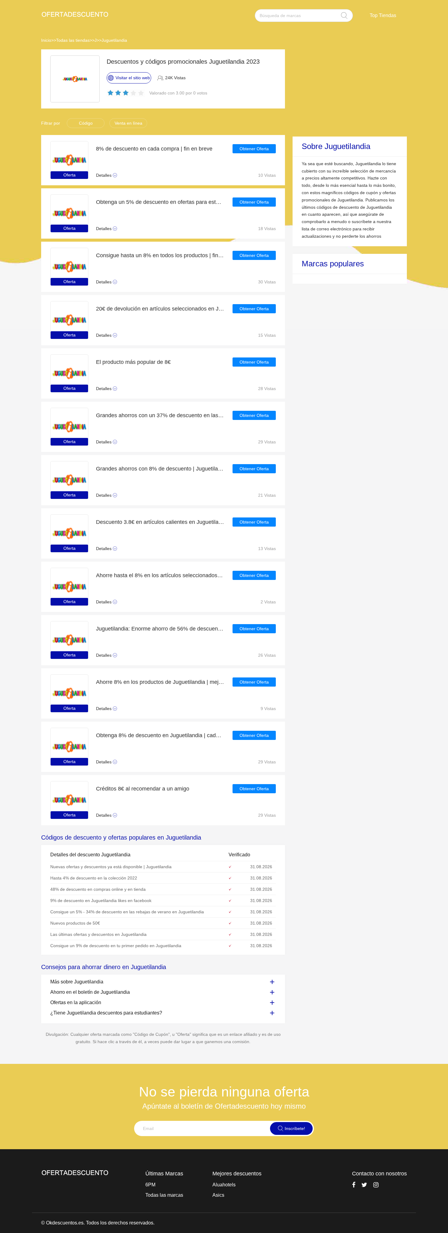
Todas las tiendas (73, 40)
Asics (218, 1195)
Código (86, 123)
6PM (150, 1184)
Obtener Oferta (254, 148)
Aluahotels (224, 1184)
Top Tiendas (383, 15)
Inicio (46, 40)
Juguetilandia (114, 40)
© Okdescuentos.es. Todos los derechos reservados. (98, 1222)
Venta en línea (128, 123)
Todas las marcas (164, 1195)
